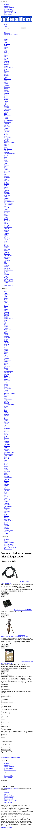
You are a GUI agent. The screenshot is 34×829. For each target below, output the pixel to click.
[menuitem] (18, 4)
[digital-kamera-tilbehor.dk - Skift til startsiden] (16, 21)
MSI (5, 411)
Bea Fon (6, 431)
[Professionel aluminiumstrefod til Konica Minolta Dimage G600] (9, 635)
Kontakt (6, 4)
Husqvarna (7, 380)
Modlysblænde (8, 506)
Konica (6, 320)
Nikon (6, 334)
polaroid (6, 342)
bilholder (6, 390)
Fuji (5, 307)
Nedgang (3, 827)
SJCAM (6, 458)
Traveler (6, 358)
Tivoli (5, 492)
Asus (5, 407)
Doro (5, 436)
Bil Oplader (7, 388)
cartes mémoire (8, 455)
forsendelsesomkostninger (11, 788)
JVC (5, 364)
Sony (5, 355)
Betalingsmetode (8, 11)
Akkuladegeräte (8, 530)
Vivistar (6, 368)
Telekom (6, 476)
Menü (5, 24)
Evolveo (6, 457)
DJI (5, 512)
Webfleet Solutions (9, 393)
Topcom (6, 449)
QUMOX (7, 460)
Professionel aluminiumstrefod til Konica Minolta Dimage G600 (15, 635)
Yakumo (6, 361)
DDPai (6, 485)
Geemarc (6, 438)
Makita (6, 419)
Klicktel (6, 517)
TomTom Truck (8, 520)
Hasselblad (7, 387)
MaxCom (6, 441)
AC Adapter (7, 366)
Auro (5, 430)
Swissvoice (7, 446)
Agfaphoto (7, 294)
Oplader (6, 363)
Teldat (6, 482)
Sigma (6, 352)
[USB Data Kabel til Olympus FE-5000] (9, 581)
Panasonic (7, 337)
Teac (5, 493)
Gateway (6, 309)
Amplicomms (8, 477)
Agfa (5, 293)
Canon (6, 301)
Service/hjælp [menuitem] (8, 8)
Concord (6, 304)
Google (6, 533)
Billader (6, 522)
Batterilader (7, 372)
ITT (5, 439)
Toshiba (6, 357)
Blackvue (6, 495)
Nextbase (6, 490)
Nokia (6, 423)
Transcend (7, 498)
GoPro (6, 376)
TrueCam (6, 497)
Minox (6, 333)
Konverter (7, 504)
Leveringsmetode (9, 7)
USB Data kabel (8, 371)
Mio (5, 487)
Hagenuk (6, 417)
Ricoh (5, 345)
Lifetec (6, 325)
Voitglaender (7, 360)
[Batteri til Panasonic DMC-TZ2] (7, 610)
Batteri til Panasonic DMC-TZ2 (23, 610)
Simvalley (7, 444)
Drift (5, 465)
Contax (6, 306)
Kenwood (7, 500)
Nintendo (6, 403)
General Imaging (8, 454)
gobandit (6, 374)
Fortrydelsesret (8, 14)
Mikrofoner (7, 511)
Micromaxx (7, 329)
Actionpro (7, 462)
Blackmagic (7, 471)
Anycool (6, 427)
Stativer (6, 379)
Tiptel (5, 447)
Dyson (6, 524)
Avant (5, 298)
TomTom (6, 392)
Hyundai (6, 312)
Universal (7, 508)
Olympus (6, 336)
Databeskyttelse (8, 9)
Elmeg (6, 474)
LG (5, 409)
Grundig (6, 420)
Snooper (6, 503)
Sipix (5, 353)
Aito (5, 296)
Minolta (6, 331)
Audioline (7, 428)
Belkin (6, 433)
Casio (5, 302)
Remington (7, 422)
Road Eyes (7, 489)
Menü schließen (8, 285)
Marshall (6, 525)
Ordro (5, 468)
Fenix (5, 514)
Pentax (6, 339)
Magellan (6, 528)
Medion (6, 328)
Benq (5, 299)
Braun (6, 406)
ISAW (6, 463)
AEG (5, 425)
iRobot (6, 384)
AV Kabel (7, 377)
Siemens (6, 414)
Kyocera (6, 322)
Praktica (6, 344)
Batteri (6, 398)
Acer (5, 291)
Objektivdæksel (8, 532)
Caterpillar (7, 450)
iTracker (6, 484)
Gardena (6, 382)
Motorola (6, 479)
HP (5, 310)
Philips (6, 341)
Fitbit (5, 396)
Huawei (6, 395)
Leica (5, 323)
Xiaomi (6, 401)
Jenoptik (6, 315)
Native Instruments (9, 404)
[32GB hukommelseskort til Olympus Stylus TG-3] (9, 661)
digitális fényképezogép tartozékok (10, 757)
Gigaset (6, 412)
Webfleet (6, 516)
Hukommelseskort (9, 452)
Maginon (6, 326)
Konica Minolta (8, 318)
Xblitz (6, 501)
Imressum (7, 6)
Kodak (6, 317)
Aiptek (6, 466)
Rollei (5, 347)
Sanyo (6, 350)
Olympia (6, 442)
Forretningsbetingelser (10, 12)
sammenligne (4, 594)
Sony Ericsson (8, 399)
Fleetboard (7, 519)
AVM (5, 473)
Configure (9, 827)
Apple (6, 527)
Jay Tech (6, 314)
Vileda (6, 385)
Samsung (6, 349)
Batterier (6, 415)
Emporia (6, 481)
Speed (6, 469)
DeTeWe (6, 434)
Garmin (6, 369)
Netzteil (6, 509)
